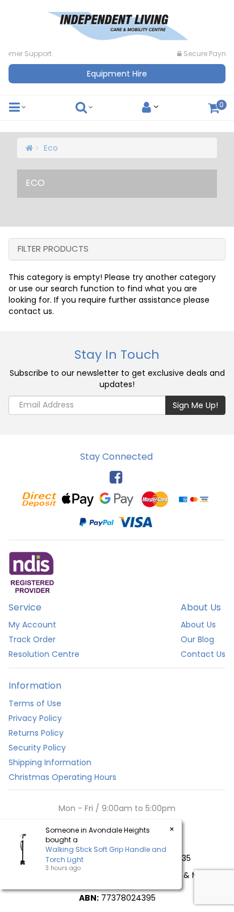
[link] (116, 477)
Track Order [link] (32, 639)
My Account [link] (32, 624)
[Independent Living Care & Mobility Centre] (117, 22)
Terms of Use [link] (35, 703)
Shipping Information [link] (50, 762)
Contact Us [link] (203, 654)
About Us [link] (198, 624)
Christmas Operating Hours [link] (62, 777)
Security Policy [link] (37, 747)
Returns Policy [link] (36, 733)
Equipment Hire (117, 73)
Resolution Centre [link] (44, 654)
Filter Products (53, 249)
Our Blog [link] (197, 639)
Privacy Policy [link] (35, 718)
